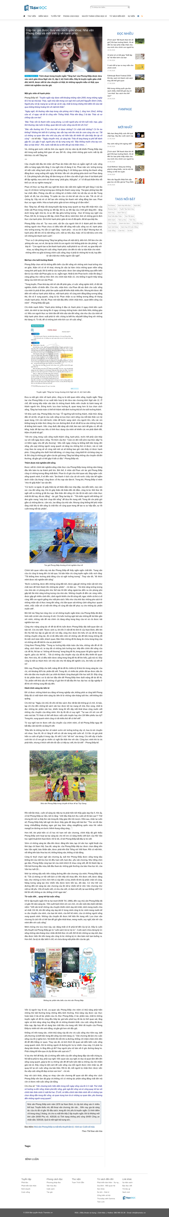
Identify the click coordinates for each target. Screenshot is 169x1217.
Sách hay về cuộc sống (129, 227)
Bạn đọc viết (127, 1186)
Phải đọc (24, 1182)
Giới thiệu (102, 1213)
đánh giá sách (124, 223)
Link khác (127, 1179)
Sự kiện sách (127, 1182)
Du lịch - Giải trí (103, 1192)
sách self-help (113, 227)
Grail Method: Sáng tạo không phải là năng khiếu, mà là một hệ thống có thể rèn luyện (120, 169)
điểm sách (111, 220)
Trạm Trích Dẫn (78, 1182)
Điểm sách (43, 16)
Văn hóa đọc (52, 1186)
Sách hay (111, 213)
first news (111, 205)
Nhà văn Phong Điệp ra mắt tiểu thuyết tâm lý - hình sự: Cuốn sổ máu (64, 1127)
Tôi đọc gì (126, 1189)
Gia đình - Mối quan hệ (106, 1186)
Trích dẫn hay (137, 223)
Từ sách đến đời (117, 16)
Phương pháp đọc (54, 1182)
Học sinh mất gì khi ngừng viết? (119, 144)
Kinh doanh (25, 1189)
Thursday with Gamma (106, 1199)
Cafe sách (51, 1189)
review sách (112, 209)
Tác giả (49, 1192)
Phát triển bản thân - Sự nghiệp (109, 1182)
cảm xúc (121, 231)
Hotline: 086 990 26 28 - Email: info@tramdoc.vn (127, 1213)
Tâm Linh (101, 1202)
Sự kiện (131, 16)
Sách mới (137, 205)
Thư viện (32, 16)
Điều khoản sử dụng (88, 1213)
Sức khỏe (101, 1189)
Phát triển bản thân (28, 1186)
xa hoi (130, 231)
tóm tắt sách (129, 216)
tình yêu (132, 220)
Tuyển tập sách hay (127, 209)
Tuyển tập (55, 16)
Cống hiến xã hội (103, 1195)
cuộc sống (111, 231)
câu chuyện (112, 223)
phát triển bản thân (115, 216)
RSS (76, 1213)
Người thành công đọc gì (94, 16)
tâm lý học (122, 220)
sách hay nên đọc (124, 205)
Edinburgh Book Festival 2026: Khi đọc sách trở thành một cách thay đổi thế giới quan (120, 78)
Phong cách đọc (71, 16)
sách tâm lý (121, 213)
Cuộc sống (25, 1192)
